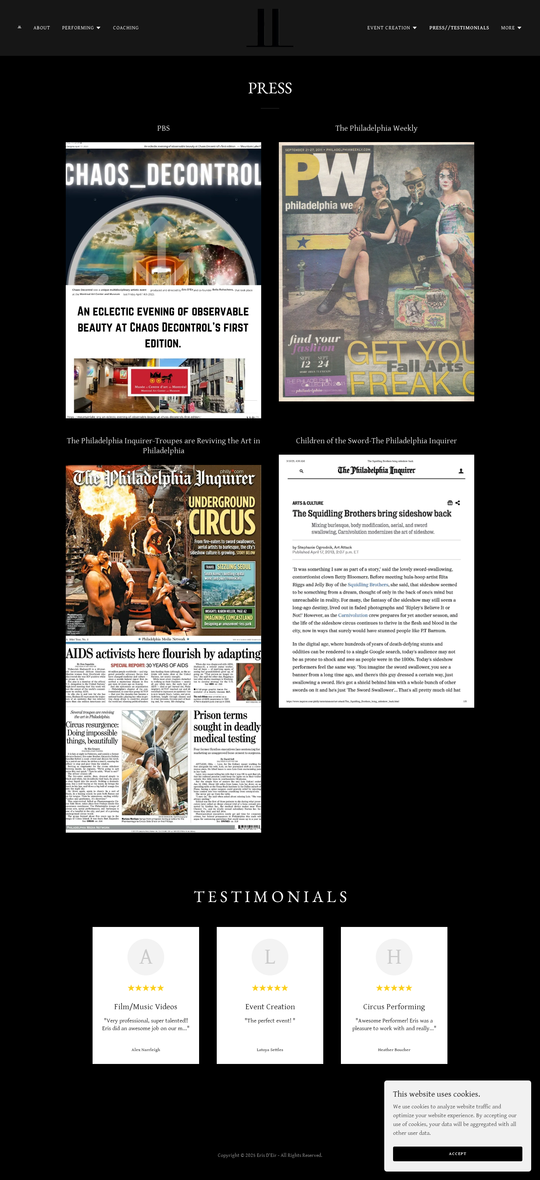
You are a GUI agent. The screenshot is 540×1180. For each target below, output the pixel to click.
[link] (270, 27)
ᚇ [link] (20, 28)
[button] (81, 28)
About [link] (41, 28)
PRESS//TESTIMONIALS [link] (459, 28)
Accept (457, 1153)
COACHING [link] (126, 28)
